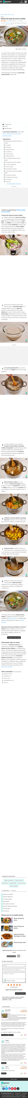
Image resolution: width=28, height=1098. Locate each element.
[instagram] (9, 1088)
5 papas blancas (9, 150)
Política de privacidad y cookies (8, 1095)
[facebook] (3, 1088)
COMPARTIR (21, 2)
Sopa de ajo (5, 883)
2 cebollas (8, 145)
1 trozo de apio (9, 167)
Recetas (2, 14)
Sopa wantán (6, 901)
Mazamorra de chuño (6, 667)
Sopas (12, 14)
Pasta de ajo (6, 911)
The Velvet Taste (8, 23)
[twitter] (6, 1088)
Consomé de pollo (7, 899)
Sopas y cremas (7, 14)
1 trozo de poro (9, 154)
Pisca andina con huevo (8, 904)
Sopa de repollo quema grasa (10, 906)
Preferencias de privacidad (20, 1095)
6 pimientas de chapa (11, 169)
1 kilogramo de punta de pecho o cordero (13, 142)
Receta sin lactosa (7, 134)
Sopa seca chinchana (8, 894)
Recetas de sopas (12, 618)
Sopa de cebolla (14, 886)
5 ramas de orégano (10, 165)
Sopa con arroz (21, 883)
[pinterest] (15, 1088)
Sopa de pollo (13, 883)
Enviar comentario (20, 994)
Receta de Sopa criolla (20, 942)
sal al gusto (8, 179)
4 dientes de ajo (9, 156)
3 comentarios (20, 20)
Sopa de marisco (19, 880)
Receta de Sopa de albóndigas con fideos (20, 935)
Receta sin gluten (16, 134)
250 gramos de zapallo (11, 177)
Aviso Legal (24, 1093)
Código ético (24, 1096)
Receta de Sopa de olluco (19, 919)
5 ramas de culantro (10, 175)
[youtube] (12, 1088)
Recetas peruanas (7, 136)
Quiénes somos (18, 1093)
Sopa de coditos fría (7, 897)
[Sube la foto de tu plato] (18, 956)
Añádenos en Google (21, 49)
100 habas (8, 147)
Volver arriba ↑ (14, 1079)
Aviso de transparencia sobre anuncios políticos (11, 1096)
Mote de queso (6, 909)
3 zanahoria (8, 152)
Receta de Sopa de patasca (19, 927)
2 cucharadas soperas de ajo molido (12, 159)
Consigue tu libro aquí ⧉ (14, 638)
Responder (11, 1035)
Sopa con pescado (9, 880)
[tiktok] (18, 1088)
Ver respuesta (4, 1035)
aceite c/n (8, 182)
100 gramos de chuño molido (12, 162)
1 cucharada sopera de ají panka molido (13, 172)
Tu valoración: (13, 987)
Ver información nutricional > (14, 184)
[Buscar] (26, 2)
